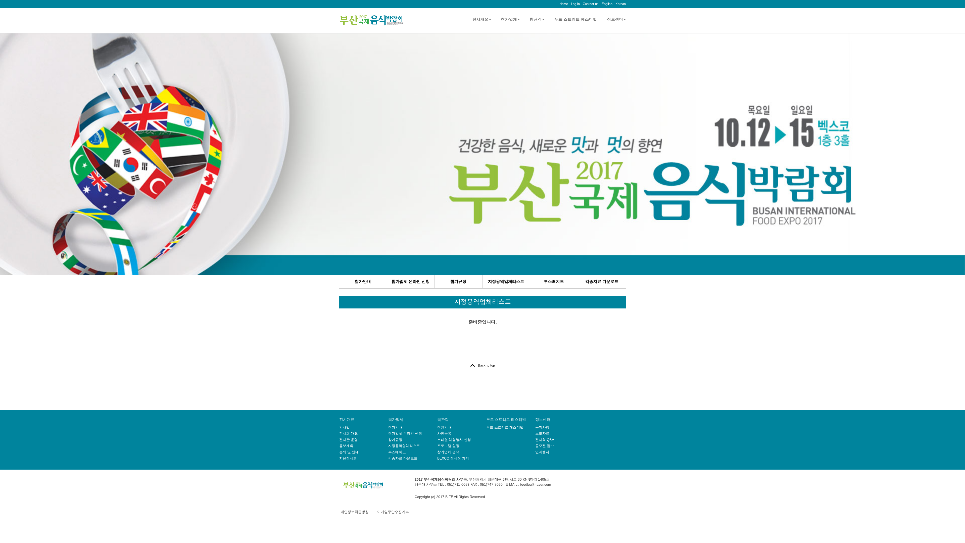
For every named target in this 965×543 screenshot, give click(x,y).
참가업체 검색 (448, 452)
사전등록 (444, 433)
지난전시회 (348, 458)
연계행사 (542, 452)
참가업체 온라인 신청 (411, 281)
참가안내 (363, 281)
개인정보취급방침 (355, 512)
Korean (620, 4)
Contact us (591, 4)
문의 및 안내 (349, 452)
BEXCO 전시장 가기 (453, 458)
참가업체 (509, 19)
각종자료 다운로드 (601, 281)
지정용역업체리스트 (506, 281)
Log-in (575, 4)
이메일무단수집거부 (393, 512)
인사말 (344, 427)
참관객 (536, 19)
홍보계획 (346, 446)
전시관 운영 (348, 440)
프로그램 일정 (448, 446)
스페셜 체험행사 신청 (454, 440)
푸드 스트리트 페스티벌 (575, 19)
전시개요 (480, 19)
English (607, 4)
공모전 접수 (544, 446)
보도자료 (542, 433)
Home (563, 4)
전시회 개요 (348, 433)
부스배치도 (554, 281)
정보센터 (615, 19)
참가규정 (458, 281)
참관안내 (444, 427)
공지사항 (542, 427)
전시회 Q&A (544, 440)
